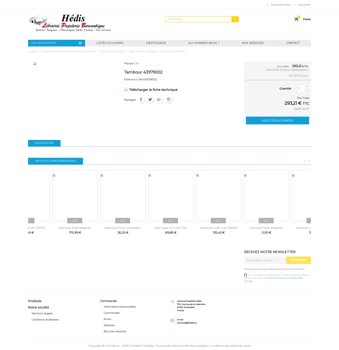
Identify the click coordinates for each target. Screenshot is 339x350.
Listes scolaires (110, 43)
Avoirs (107, 319)
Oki (136, 63)
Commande (108, 301)
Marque (129, 63)
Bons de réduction (115, 331)
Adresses (109, 325)
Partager (140, 99)
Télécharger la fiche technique (153, 90)
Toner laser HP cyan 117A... (171, 228)
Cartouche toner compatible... (123, 228)
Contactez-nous (281, 4)
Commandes (112, 312)
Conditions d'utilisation (45, 319)
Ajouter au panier (277, 120)
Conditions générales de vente (230, 345)
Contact (293, 43)
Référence (130, 79)
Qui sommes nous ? (204, 43)
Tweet (150, 99)
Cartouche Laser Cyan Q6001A (219, 228)
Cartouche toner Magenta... (75, 228)
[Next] (308, 161)
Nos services (253, 43)
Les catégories (56, 43)
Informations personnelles (120, 306)
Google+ (159, 99)
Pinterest (168, 99)
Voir (74, 220)
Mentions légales (42, 313)
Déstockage (156, 43)
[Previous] (305, 161)
